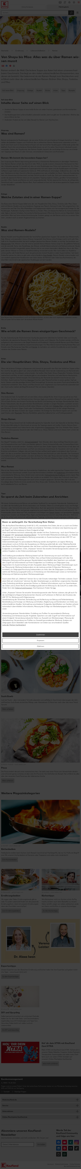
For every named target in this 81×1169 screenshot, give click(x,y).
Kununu (70, 1148)
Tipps (63, 90)
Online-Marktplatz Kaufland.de (14, 1117)
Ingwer (57, 513)
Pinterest (64, 1148)
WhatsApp (64, 1154)
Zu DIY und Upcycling (10, 1030)
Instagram (76, 1142)
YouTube (64, 1142)
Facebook (58, 1142)
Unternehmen (7, 1111)
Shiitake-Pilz (57, 406)
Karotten (76, 513)
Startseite (4, 51)
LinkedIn (58, 1148)
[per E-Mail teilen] (3, 66)
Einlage (30, 90)
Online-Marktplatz (27, 7)
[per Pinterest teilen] (10, 66)
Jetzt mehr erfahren (50, 1064)
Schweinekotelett (31, 442)
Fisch (42, 399)
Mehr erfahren (7, 709)
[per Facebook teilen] (6, 66)
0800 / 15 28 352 (9, 1083)
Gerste (34, 347)
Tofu (6, 213)
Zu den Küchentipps (50, 911)
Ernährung (20, 51)
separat (7, 535)
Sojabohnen (60, 473)
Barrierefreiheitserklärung (72, 1166)
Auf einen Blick (8, 90)
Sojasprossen (50, 427)
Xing (70, 1142)
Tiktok (76, 1148)
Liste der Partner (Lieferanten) (14, 625)
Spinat (51, 513)
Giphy (58, 1154)
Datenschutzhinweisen (23, 588)
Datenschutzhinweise (61, 1164)
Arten (55, 90)
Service (5, 1106)
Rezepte (72, 90)
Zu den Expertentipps (10, 977)
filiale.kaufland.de (9, 1100)
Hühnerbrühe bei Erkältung (55, 475)
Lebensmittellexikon (38, 51)
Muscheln (18, 413)
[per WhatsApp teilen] (14, 66)
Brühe (47, 90)
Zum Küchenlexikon (9, 860)
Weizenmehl (6, 244)
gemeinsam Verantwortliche (25, 535)
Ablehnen (40, 646)
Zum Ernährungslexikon (11, 911)
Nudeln (39, 90)
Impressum (50, 1164)
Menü (78, 2)
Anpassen (40, 640)
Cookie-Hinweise (75, 1164)
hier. (54, 588)
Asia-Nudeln (47, 255)
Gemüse (30, 380)
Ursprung (20, 90)
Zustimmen (40, 635)
